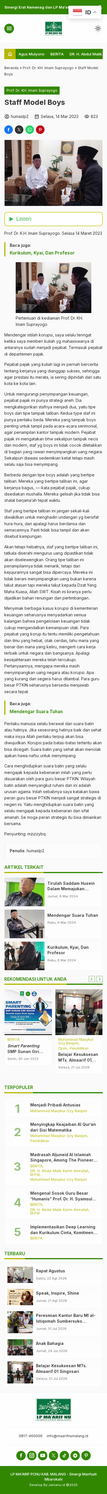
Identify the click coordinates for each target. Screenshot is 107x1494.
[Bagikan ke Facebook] (8, 129)
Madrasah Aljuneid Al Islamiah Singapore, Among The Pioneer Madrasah (61, 1160)
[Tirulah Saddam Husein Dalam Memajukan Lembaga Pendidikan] (25, 892)
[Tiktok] (64, 1455)
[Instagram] (32, 1455)
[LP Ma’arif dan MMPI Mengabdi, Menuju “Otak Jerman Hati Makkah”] (53, 1012)
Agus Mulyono (32, 54)
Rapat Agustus (50, 1270)
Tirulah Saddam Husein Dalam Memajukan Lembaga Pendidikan (71, 889)
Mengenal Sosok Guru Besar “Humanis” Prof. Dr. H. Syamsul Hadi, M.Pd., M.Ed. (61, 1199)
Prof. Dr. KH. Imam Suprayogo (32, 90)
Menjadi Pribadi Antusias (55, 1104)
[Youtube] (42, 1455)
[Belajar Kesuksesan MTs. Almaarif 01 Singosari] (20, 1372)
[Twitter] (53, 1455)
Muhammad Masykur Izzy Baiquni (58, 1111)
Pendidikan (39, 1141)
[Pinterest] (86, 1455)
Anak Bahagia (50, 1343)
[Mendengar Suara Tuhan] (25, 924)
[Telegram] (75, 1455)
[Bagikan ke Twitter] (19, 129)
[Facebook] (21, 1455)
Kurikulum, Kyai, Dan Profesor (42, 253)
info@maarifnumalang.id (67, 1436)
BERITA (57, 54)
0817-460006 (31, 1436)
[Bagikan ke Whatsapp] (29, 129)
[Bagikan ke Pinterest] (40, 129)
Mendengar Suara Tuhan (36, 711)
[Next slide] (99, 979)
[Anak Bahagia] (20, 1347)
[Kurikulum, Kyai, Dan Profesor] (25, 956)
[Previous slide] (92, 979)
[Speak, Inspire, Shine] (20, 1297)
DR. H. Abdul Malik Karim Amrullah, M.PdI (60, 1172)
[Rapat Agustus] (20, 1275)
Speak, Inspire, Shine (57, 1293)
